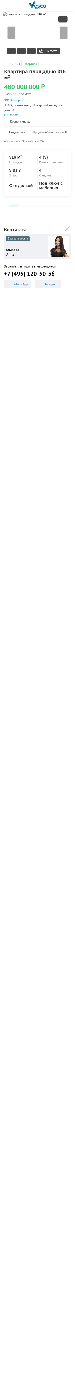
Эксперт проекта (18, 238)
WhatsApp (21, 284)
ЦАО (8, 105)
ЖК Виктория (13, 100)
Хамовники (22, 105)
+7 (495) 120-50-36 (29, 274)
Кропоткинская (20, 121)
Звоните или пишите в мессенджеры (30, 266)
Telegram (51, 284)
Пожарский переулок (47, 105)
